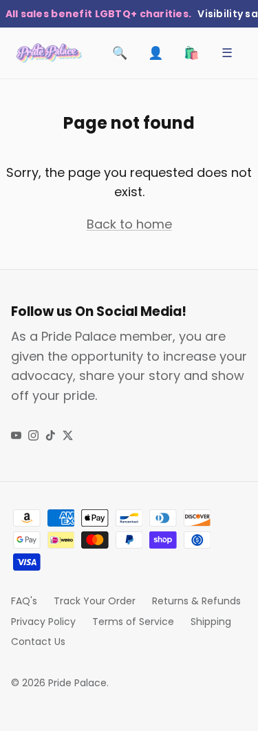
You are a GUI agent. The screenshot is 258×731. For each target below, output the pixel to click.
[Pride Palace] (49, 53)
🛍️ (191, 52)
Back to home (129, 224)
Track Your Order (95, 601)
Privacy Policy (43, 621)
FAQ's (24, 601)
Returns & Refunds (196, 601)
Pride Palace (77, 683)
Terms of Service (133, 621)
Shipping (211, 621)
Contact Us (38, 641)
